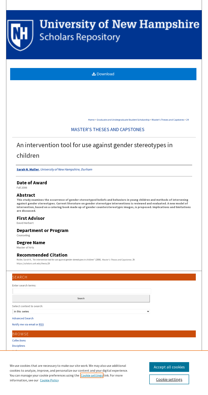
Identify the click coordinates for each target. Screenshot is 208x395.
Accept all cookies (169, 366)
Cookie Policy (49, 380)
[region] (104, 372)
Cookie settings (92, 375)
